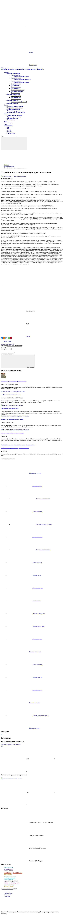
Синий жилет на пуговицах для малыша (10, 394)
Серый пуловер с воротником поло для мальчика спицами (15, 448)
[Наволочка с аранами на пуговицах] (11, 778)
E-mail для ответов (6, 349)
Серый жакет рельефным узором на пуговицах (12, 419)
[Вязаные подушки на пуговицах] (10, 744)
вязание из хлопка (9, 884)
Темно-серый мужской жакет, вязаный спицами (12, 433)
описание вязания (10, 876)
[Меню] (43, 69)
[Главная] (16, 163)
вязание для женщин (13, 872)
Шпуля (28, 336)
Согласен (3, 913)
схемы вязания (8, 867)
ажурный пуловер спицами (11, 881)
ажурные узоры (8, 869)
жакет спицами (8, 874)
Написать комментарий (7, 344)
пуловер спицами (9, 878)
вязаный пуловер (8, 870)
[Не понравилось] (13, 298)
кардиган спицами (8, 879)
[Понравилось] (13, 284)
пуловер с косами (8, 886)
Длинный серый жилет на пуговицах (9, 408)
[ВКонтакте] (2, 338)
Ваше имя (4, 347)
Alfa (2, 746)
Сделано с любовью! (7, 889)
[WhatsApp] (9, 338)
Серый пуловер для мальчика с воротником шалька (13, 381)
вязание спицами (11, 883)
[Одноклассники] (4, 338)
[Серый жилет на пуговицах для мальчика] (13, 176)
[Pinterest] (11, 338)
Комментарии (8, 341)
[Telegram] (6, 338)
